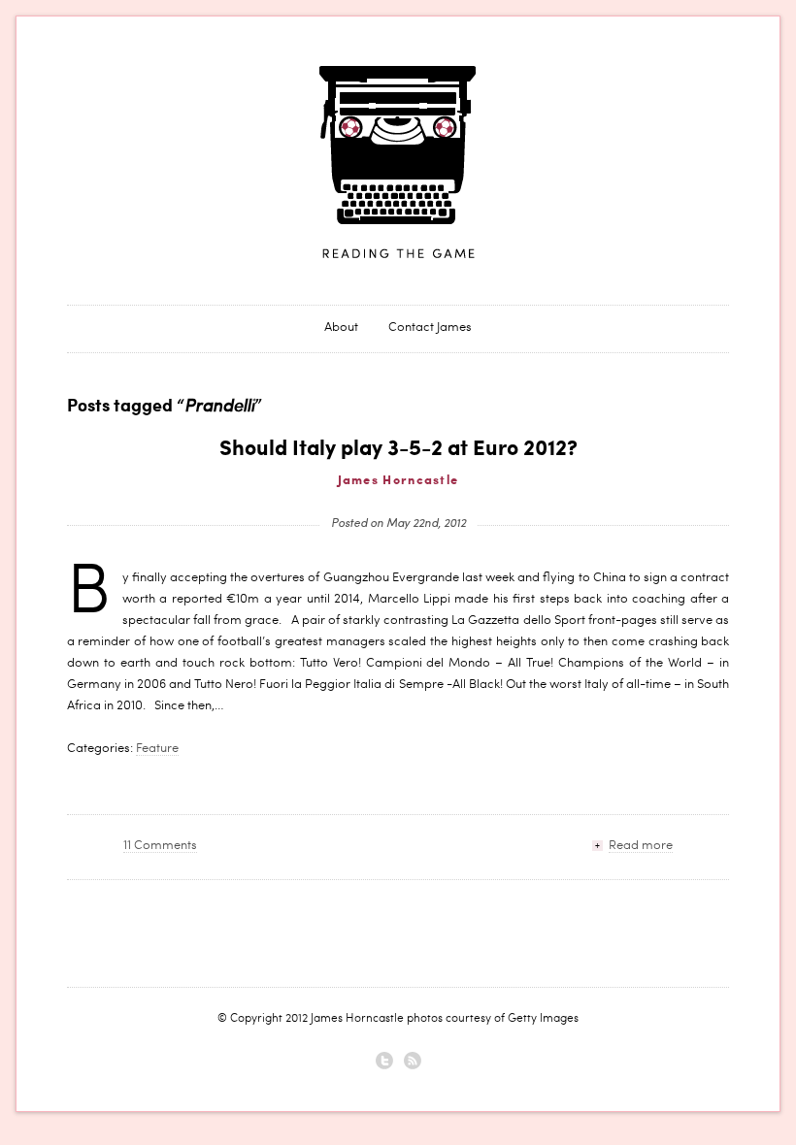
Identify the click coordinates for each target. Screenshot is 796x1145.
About (341, 328)
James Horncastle (398, 163)
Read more (641, 846)
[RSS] (412, 1060)
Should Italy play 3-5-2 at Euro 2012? (398, 449)
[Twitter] (384, 1060)
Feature (157, 749)
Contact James (430, 328)
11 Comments (160, 846)
